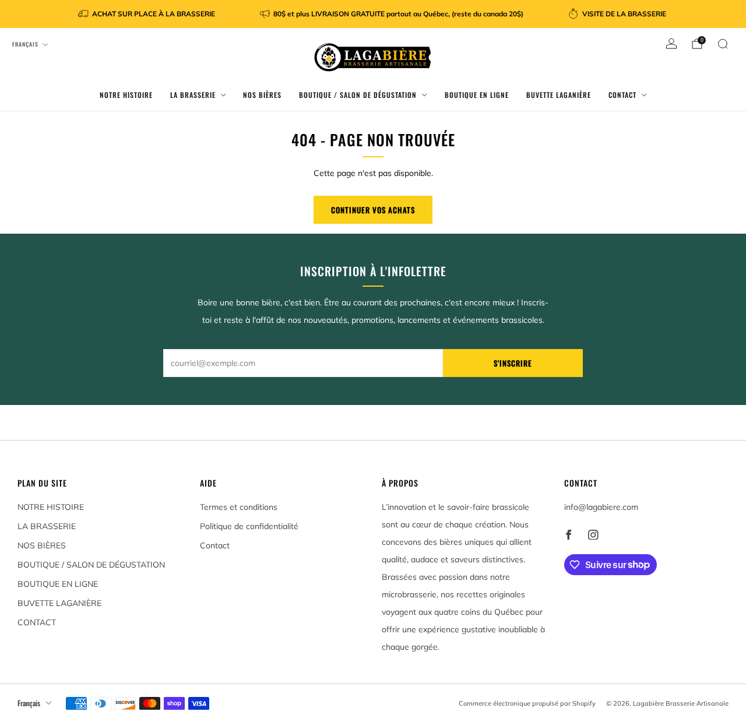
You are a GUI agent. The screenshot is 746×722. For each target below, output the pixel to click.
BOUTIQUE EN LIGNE (477, 95)
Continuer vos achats (373, 210)
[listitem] (147, 14)
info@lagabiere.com (601, 507)
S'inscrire (513, 363)
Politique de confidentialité (249, 526)
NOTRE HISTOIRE (126, 95)
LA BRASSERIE (193, 95)
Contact (215, 545)
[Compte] (671, 44)
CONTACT (622, 95)
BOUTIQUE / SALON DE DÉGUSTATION (358, 95)
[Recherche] (723, 44)
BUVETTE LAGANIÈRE (558, 95)
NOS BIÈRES (262, 95)
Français (25, 44)
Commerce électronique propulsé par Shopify (527, 703)
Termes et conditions (238, 507)
